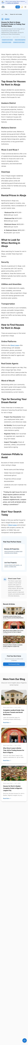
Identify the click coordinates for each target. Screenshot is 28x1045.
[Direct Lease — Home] (3, 6)
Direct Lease (15, 345)
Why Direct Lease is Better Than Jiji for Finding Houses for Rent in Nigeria (13, 750)
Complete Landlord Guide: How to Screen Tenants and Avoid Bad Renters (13, 712)
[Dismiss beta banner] (26, 2)
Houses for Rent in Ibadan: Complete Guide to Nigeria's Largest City (12, 788)
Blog (6, 14)
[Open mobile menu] (25, 7)
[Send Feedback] (24, 1040)
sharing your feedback (13, 3)
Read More (6, 722)
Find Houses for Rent (14, 664)
